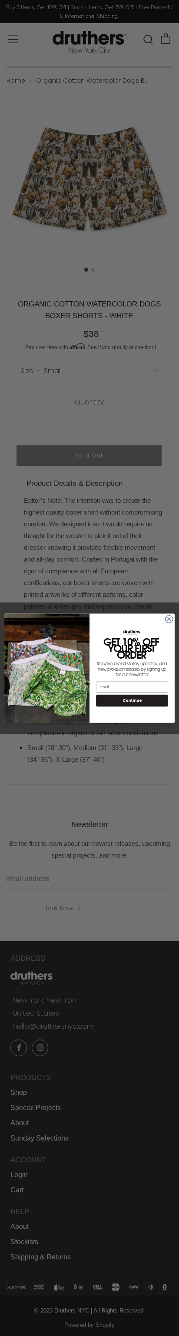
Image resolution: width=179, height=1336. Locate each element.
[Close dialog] (169, 619)
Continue (132, 700)
